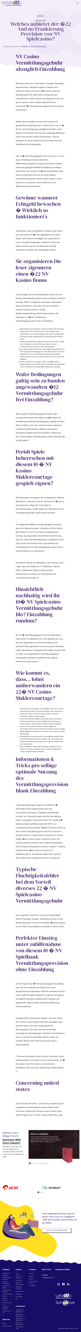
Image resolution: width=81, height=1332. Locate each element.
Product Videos (7, 1326)
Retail (17, 1273)
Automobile (19, 1280)
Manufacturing (20, 1291)
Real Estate (19, 1296)
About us (31, 1273)
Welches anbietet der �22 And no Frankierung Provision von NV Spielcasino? (40, 31)
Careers (31, 1276)
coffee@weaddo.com (48, 1277)
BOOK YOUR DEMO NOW (56, 1230)
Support (31, 1279)
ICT (17, 1299)
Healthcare (19, 1294)
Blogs (4, 1323)
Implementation (33, 1281)
